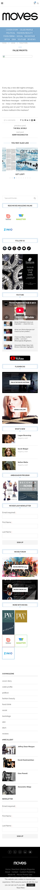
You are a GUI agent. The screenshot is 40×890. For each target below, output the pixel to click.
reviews (5, 734)
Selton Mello (23, 462)
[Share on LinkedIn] (27, 120)
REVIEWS (32, 39)
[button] (4, 163)
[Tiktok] (28, 248)
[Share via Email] (34, 120)
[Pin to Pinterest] (25, 120)
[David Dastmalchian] (9, 763)
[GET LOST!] (20, 159)
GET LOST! (20, 174)
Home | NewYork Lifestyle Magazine (20, 869)
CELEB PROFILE (26, 30)
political (5, 693)
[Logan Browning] (9, 438)
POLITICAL (10, 33)
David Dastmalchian (26, 760)
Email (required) (9, 512)
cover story (7, 681)
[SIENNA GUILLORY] (20, 410)
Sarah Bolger (23, 449)
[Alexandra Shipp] (9, 790)
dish (4, 722)
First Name (7, 522)
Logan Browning (24, 435)
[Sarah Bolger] (9, 452)
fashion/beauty (8, 698)
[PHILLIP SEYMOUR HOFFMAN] (20, 382)
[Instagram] (14, 248)
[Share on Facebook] (20, 120)
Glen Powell (23, 773)
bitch (4, 728)
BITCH (7, 39)
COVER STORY (12, 30)
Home (4, 43)
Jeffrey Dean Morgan (26, 747)
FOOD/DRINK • (9, 36)
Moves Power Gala (24, 875)
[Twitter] (9, 248)
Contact (15, 872)
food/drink (6, 704)
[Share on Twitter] (23, 120)
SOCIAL (20, 36)
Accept (30, 885)
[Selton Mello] (9, 465)
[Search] (38, 3)
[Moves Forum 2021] (20, 590)
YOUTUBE (22, 39)
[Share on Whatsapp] (29, 120)
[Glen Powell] (9, 776)
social (13, 43)
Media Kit (11, 875)
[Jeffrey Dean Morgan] (9, 749)
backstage (6, 716)
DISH (14, 39)
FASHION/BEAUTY (25, 33)
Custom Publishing (27, 872)
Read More (21, 888)
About (7, 872)
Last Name (7, 532)
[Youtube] (24, 248)
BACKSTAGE (30, 36)
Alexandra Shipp (24, 787)
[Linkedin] (19, 248)
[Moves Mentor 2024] (20, 567)
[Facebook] (4, 248)
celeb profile (7, 687)
